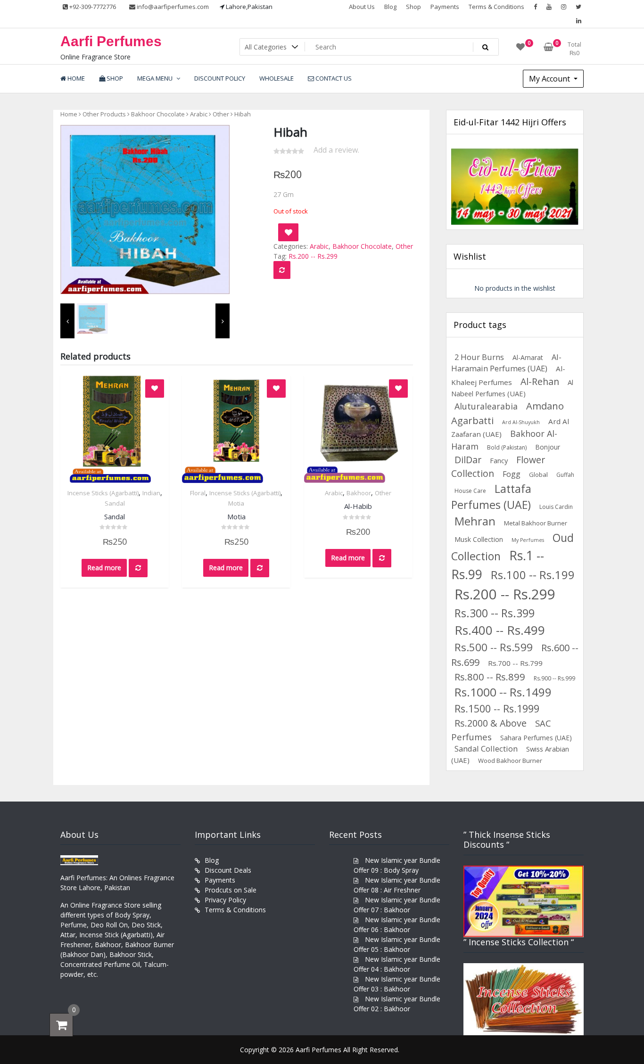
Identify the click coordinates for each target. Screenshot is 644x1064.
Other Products (104, 114)
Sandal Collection (486, 748)
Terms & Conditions (496, 6)
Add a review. (336, 150)
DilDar (467, 459)
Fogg (511, 474)
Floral (198, 493)
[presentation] (67, 321)
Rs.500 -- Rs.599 (493, 647)
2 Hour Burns (479, 357)
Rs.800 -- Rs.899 (489, 676)
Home (68, 114)
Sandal (115, 503)
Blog (390, 6)
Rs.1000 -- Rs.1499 (503, 692)
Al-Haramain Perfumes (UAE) (506, 363)
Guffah (565, 475)
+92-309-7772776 (92, 6)
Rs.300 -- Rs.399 (494, 613)
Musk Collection (478, 539)
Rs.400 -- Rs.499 (499, 630)
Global (538, 474)
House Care (470, 491)
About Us (362, 6)
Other (221, 114)
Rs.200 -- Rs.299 (313, 256)
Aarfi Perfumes (111, 41)
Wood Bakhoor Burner (510, 760)
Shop (413, 6)
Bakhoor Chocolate (158, 114)
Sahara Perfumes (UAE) (536, 737)
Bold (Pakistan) (507, 447)
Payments (444, 6)
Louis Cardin (556, 507)
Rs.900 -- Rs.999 (554, 678)
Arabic (198, 114)
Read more (104, 567)
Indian (151, 493)
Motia (236, 503)
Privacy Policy (225, 899)
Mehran (474, 521)
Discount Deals (228, 870)
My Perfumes (528, 540)
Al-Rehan (539, 381)
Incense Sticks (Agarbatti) (103, 493)
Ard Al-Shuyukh (521, 422)
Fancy (499, 460)
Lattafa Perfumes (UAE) (491, 497)
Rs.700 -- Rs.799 (515, 663)
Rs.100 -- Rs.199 (533, 574)
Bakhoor (359, 493)
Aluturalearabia (486, 406)
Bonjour (547, 446)
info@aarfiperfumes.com (172, 6)
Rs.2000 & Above (490, 723)
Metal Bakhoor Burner (535, 523)
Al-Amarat (527, 357)
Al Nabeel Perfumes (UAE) (512, 387)
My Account (550, 79)
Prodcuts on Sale (230, 889)
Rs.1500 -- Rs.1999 (496, 708)
